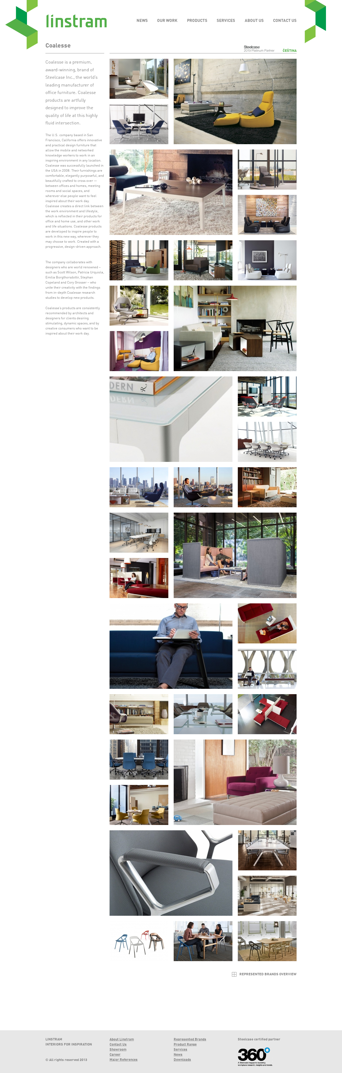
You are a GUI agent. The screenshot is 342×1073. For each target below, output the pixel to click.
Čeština (290, 51)
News (178, 1054)
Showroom (118, 1049)
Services (180, 1049)
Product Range (185, 1044)
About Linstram (122, 1039)
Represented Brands (190, 1039)
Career (115, 1054)
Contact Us (118, 1044)
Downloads (182, 1060)
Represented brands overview (268, 974)
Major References (124, 1060)
